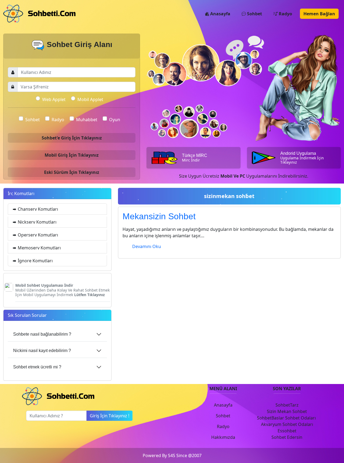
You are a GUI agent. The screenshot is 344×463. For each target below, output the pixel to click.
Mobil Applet (90, 99)
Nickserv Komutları (36, 222)
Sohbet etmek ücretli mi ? (37, 367)
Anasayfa (219, 14)
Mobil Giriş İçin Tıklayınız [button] (72, 155)
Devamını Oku (146, 246)
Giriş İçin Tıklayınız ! (109, 416)
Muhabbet (86, 120)
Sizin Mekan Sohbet (287, 411)
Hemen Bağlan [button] (319, 14)
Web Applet (54, 99)
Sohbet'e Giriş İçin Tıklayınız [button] (72, 138)
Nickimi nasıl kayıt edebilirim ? (42, 350)
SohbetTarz (287, 405)
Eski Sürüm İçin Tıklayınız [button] (71, 172)
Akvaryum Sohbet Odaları (287, 424)
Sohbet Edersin (286, 437)
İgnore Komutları (35, 261)
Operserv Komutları (37, 235)
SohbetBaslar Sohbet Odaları (287, 418)
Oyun (114, 120)
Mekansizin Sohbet (159, 216)
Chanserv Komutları (37, 209)
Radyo (285, 14)
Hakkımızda (223, 437)
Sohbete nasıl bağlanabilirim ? (42, 334)
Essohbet (287, 431)
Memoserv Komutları (39, 248)
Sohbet (254, 14)
